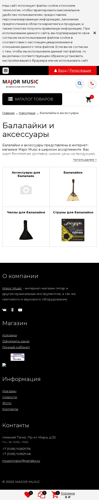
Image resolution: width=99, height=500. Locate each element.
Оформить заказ (15, 341)
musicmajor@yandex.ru (21, 461)
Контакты (10, 409)
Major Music (12, 288)
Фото (7, 403)
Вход (62, 70)
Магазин (9, 391)
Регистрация (80, 70)
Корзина (9, 335)
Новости (9, 397)
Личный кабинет (16, 347)
